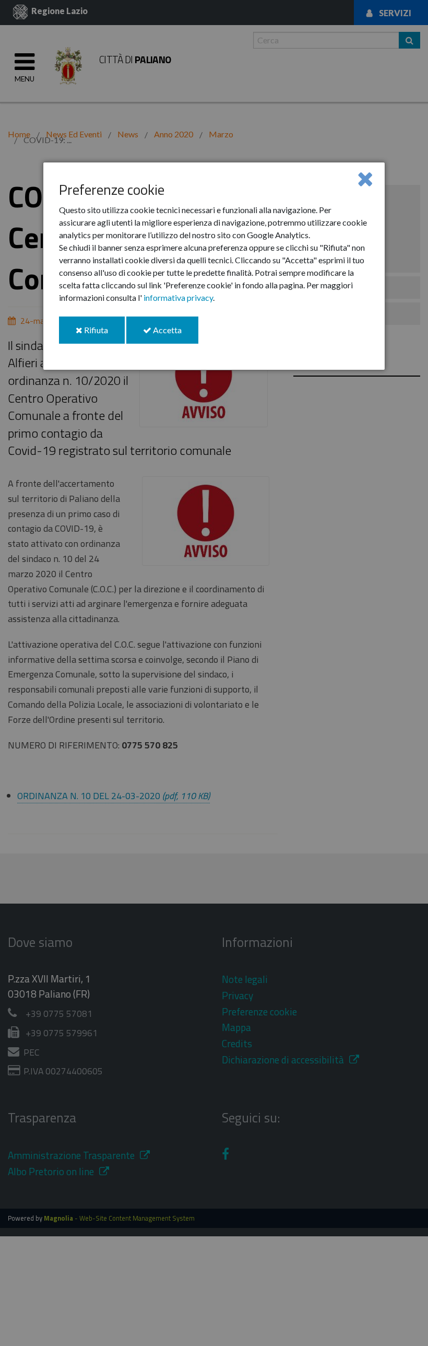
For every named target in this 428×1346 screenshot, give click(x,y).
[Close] (365, 178)
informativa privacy (178, 297)
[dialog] (214, 266)
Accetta (174, 334)
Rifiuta (103, 334)
